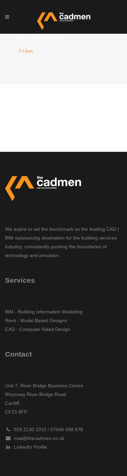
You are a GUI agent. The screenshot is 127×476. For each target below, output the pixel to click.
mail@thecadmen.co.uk (37, 438)
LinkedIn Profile (29, 447)
